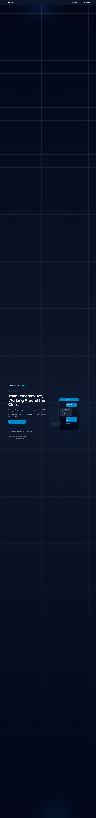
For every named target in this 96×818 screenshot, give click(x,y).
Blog (82, 2)
